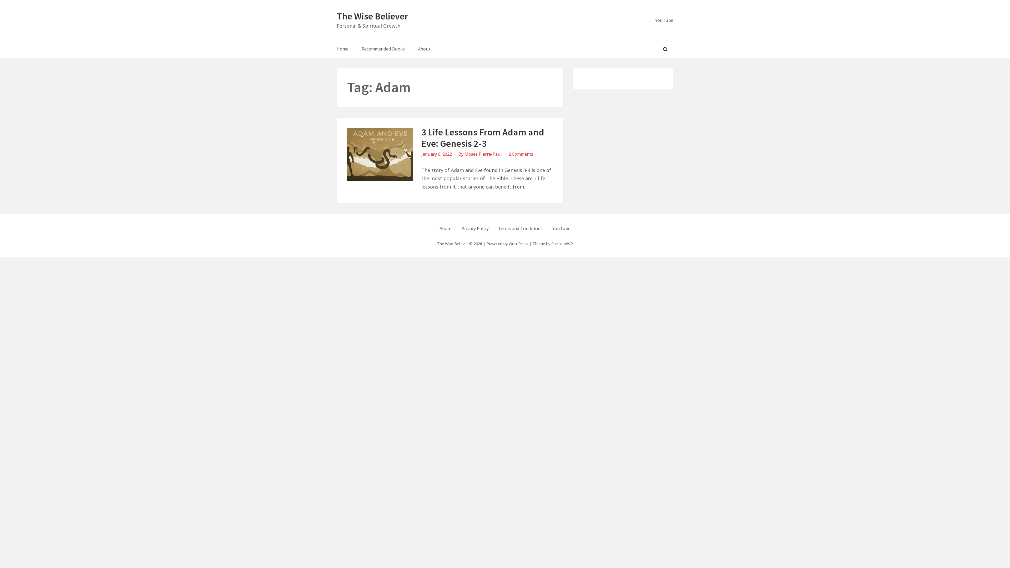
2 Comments (520, 154)
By (480, 154)
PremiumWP (562, 243)
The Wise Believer (372, 16)
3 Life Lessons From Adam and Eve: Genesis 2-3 (482, 137)
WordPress (518, 243)
